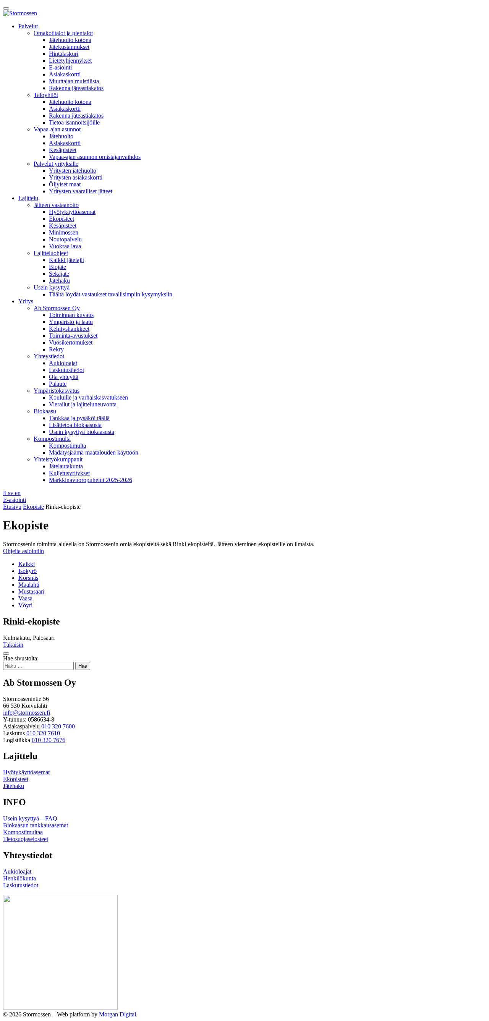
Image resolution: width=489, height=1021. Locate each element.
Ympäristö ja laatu (71, 322)
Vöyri (25, 605)
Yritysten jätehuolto (72, 170)
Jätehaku (59, 280)
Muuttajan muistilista (74, 81)
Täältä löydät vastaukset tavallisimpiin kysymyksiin (110, 294)
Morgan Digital (117, 1014)
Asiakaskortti (65, 74)
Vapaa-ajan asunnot (57, 129)
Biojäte (57, 267)
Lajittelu (28, 198)
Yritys (25, 301)
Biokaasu (45, 411)
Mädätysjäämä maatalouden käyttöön (93, 452)
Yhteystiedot (49, 356)
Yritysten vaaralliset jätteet (80, 191)
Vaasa (25, 598)
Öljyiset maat (65, 184)
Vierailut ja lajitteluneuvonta (83, 404)
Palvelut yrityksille (56, 163)
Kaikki (26, 564)
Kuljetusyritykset (69, 473)
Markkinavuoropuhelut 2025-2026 (90, 480)
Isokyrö (27, 571)
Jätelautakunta (66, 466)
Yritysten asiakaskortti (75, 177)
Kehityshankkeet (69, 328)
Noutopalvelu (65, 239)
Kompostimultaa (23, 832)
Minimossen (63, 232)
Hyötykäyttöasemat (72, 212)
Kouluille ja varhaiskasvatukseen (88, 397)
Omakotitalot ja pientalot (63, 33)
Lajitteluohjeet (51, 253)
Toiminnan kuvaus (71, 315)
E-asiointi (60, 67)
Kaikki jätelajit (66, 260)
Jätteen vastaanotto (56, 205)
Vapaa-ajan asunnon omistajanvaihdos (95, 157)
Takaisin (13, 644)
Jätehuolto (61, 136)
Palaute (57, 383)
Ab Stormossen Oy (57, 308)
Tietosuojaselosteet (25, 839)
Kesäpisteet (62, 150)
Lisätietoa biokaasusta (75, 425)
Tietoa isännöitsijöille (74, 122)
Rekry (56, 349)
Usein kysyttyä (52, 287)
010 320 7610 (43, 733)
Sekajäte (59, 273)
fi (5, 493)
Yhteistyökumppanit (58, 459)
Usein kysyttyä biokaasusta (81, 432)
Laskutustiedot (66, 370)
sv (11, 493)
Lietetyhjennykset (70, 60)
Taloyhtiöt (46, 95)
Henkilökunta (19, 878)
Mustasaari (31, 591)
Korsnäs (28, 577)
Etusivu (12, 506)
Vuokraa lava (65, 246)
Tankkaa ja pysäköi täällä (79, 418)
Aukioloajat (63, 363)
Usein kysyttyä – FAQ (30, 818)
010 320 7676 (48, 740)
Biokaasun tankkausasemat (35, 825)
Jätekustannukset (69, 47)
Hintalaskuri (63, 53)
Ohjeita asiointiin (23, 551)
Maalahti (28, 584)
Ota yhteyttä (63, 377)
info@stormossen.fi (26, 712)
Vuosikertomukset (70, 342)
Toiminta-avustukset (73, 335)
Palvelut (28, 26)
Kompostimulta (52, 438)
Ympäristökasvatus (56, 390)
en (18, 493)
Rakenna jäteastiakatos (76, 88)
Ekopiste (33, 506)
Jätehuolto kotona (70, 40)
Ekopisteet (61, 218)
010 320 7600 (58, 726)
